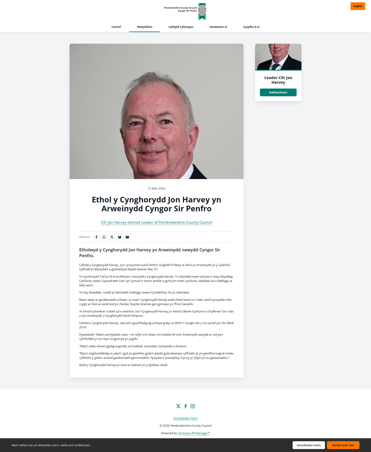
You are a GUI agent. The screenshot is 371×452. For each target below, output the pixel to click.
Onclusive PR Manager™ (194, 433)
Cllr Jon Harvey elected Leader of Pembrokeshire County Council (156, 222)
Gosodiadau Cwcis (185, 418)
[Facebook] (185, 406)
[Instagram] (193, 406)
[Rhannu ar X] (112, 237)
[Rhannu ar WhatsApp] (104, 237)
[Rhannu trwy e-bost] (127, 237)
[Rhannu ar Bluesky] (120, 237)
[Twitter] (178, 406)
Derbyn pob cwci (343, 445)
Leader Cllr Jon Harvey (278, 80)
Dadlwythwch (278, 92)
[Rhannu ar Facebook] (96, 237)
